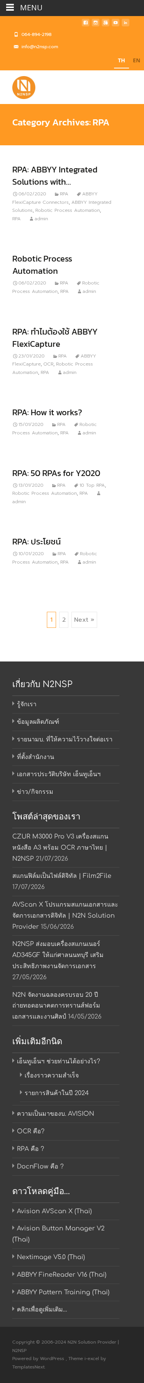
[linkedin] (125, 24)
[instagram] (95, 24)
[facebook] (85, 24)
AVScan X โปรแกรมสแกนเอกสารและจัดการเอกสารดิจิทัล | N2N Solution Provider (65, 915)
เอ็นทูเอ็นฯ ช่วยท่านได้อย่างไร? (58, 1061)
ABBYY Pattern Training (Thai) (63, 1292)
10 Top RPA (92, 485)
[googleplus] (105, 24)
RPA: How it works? (47, 412)
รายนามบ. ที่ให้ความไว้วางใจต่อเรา (65, 739)
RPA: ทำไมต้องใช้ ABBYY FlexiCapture (55, 337)
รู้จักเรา (26, 704)
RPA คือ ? (30, 1149)
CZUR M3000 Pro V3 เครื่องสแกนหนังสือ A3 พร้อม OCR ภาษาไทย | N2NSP (60, 847)
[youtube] (115, 24)
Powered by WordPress (39, 1358)
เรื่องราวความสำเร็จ (52, 1075)
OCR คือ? (31, 1131)
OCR (48, 364)
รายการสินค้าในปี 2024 (57, 1093)
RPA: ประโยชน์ (36, 541)
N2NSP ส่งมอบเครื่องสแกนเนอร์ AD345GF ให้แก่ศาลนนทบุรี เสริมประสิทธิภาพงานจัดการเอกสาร (58, 955)
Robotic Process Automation (67, 210)
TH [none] (121, 60)
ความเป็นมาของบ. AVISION (55, 1113)
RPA (64, 193)
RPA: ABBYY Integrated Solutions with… (55, 175)
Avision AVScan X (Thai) (54, 1211)
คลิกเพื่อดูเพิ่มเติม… (42, 1309)
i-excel (92, 1358)
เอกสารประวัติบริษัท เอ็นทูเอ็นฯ (59, 774)
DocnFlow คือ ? (40, 1166)
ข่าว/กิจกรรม (35, 791)
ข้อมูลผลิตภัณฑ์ (38, 721)
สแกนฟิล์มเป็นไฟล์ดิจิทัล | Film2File (61, 876)
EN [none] (136, 60)
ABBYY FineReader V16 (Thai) (61, 1274)
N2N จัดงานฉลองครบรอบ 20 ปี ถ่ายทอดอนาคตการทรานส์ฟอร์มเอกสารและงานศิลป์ (56, 1006)
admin (41, 218)
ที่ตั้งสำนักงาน (35, 757)
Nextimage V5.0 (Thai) (51, 1257)
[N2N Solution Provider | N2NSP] (17, 85)
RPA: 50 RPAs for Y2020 (56, 473)
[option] (136, 61)
